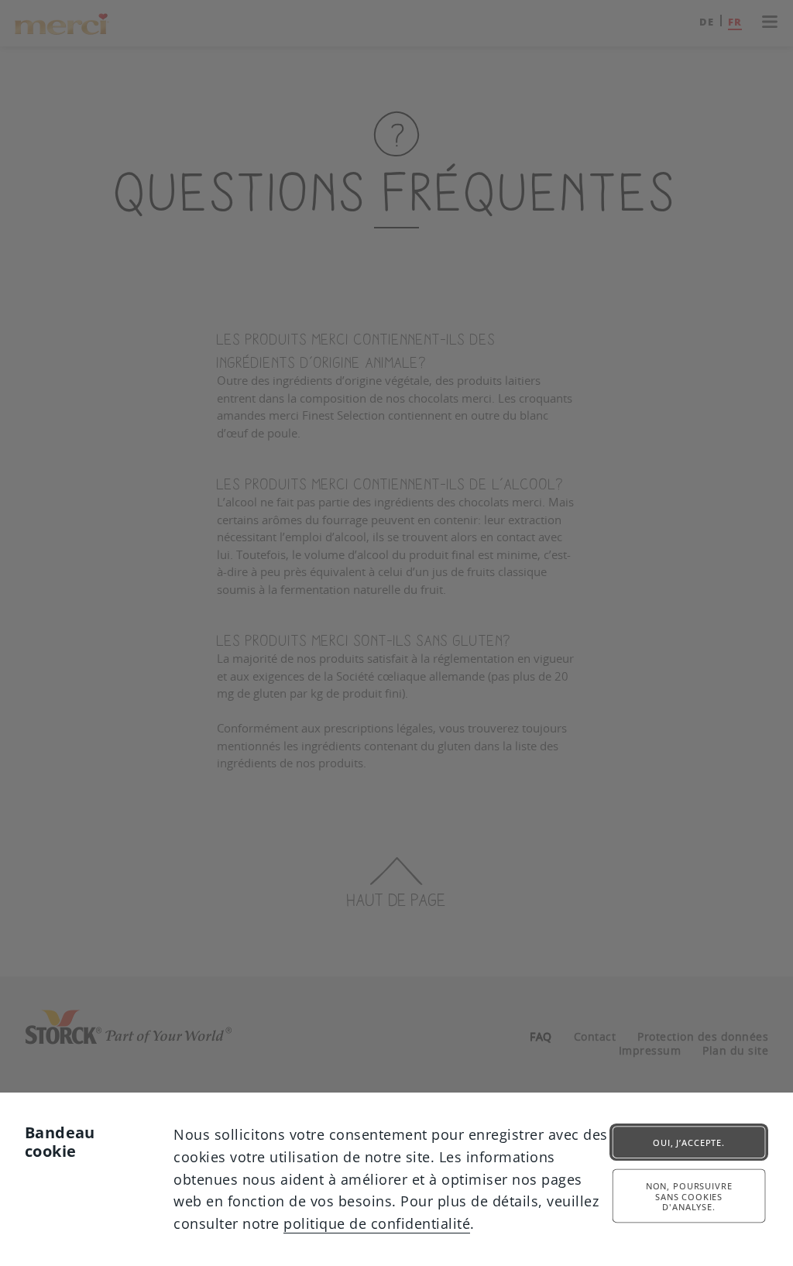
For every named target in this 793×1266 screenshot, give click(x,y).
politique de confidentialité (376, 1223)
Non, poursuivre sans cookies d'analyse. (689, 1196)
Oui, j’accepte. (689, 1142)
